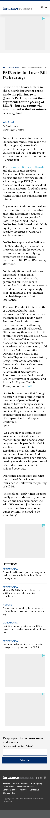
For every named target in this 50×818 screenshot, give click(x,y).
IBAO (28, 386)
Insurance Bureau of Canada (26, 167)
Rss (13, 793)
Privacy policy (36, 783)
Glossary (6, 783)
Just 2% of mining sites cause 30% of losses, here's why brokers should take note (24, 629)
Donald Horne (12, 126)
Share (21, 130)
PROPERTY (7, 605)
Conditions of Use (10, 790)
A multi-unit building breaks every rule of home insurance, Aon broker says (23, 611)
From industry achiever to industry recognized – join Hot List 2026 (23, 645)
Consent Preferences (25, 787)
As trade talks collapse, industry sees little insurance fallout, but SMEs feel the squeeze (24, 575)
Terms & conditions (20, 783)
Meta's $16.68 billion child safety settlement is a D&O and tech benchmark (21, 593)
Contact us (34, 790)
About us (23, 790)
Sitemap (6, 793)
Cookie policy (8, 787)
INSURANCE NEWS (10, 569)
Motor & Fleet (13, 67)
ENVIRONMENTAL (10, 623)
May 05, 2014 (9, 130)
